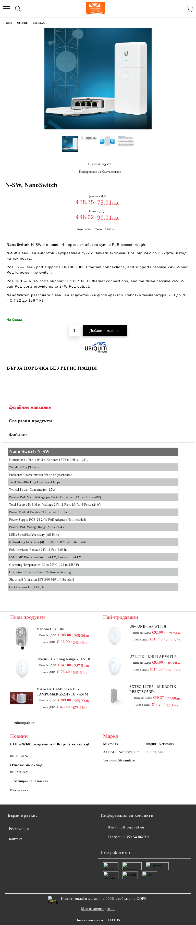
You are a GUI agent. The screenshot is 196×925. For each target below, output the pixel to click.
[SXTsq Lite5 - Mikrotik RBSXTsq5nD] (114, 695)
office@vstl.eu (132, 827)
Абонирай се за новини (31, 781)
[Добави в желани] (183, 317)
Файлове (18, 434)
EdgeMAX (39, 22)
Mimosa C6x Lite (50, 629)
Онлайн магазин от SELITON (98, 920)
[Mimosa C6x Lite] (21, 638)
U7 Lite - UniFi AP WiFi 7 (152, 657)
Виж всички (19, 790)
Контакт (15, 839)
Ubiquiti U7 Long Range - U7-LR (63, 659)
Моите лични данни (98, 909)
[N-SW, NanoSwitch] (98, 128)
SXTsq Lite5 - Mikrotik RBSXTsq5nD (152, 689)
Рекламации (19, 829)
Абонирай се (24, 723)
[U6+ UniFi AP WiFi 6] (114, 635)
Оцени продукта (99, 164)
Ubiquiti (22, 22)
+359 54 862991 (137, 837)
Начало (8, 22)
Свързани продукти (30, 420)
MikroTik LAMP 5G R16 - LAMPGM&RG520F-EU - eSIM (62, 691)
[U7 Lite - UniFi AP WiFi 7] (114, 665)
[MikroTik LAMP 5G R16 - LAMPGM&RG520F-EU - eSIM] (21, 698)
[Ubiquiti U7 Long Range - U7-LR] (21, 668)
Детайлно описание (30, 407)
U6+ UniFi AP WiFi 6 (147, 626)
